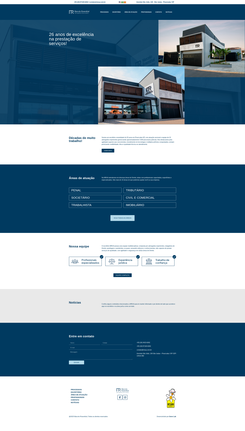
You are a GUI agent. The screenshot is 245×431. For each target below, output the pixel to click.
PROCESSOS (104, 12)
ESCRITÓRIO (116, 12)
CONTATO (158, 12)
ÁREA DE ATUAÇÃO (131, 12)
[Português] (122, 2)
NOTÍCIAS (169, 12)
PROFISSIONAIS (146, 12)
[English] (120, 2)
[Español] (125, 2)
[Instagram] (125, 397)
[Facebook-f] (119, 397)
